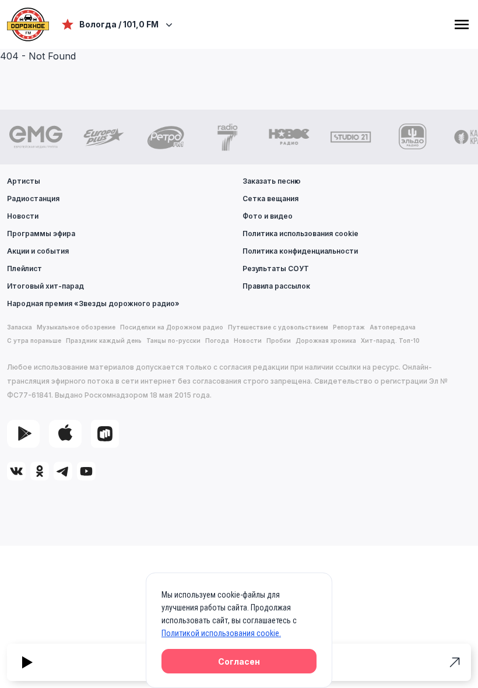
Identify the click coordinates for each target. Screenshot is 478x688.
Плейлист (24, 268)
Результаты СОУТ (275, 268)
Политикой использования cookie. (221, 633)
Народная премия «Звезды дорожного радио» (93, 303)
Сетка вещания (270, 198)
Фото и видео (267, 216)
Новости (22, 216)
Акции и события (38, 251)
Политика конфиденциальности (300, 251)
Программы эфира (41, 233)
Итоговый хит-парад (45, 286)
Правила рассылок (276, 286)
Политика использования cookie (300, 233)
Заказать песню (271, 181)
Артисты (23, 181)
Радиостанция (33, 198)
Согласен (239, 661)
